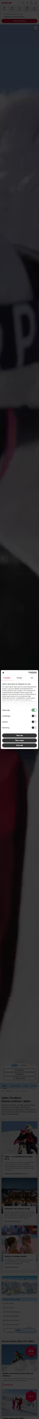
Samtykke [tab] (7, 678)
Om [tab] (32, 678)
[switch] (34, 715)
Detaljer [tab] (19, 678)
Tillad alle (19, 735)
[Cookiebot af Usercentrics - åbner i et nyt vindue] (28, 672)
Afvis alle (19, 745)
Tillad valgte (19, 740)
